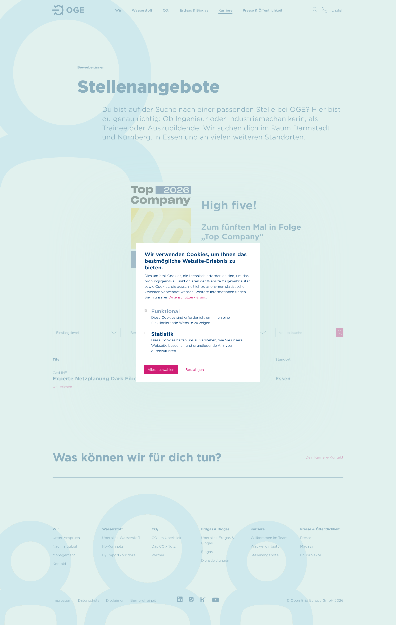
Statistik (162, 334)
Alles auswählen (160, 369)
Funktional (165, 311)
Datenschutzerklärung (187, 297)
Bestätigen (194, 369)
